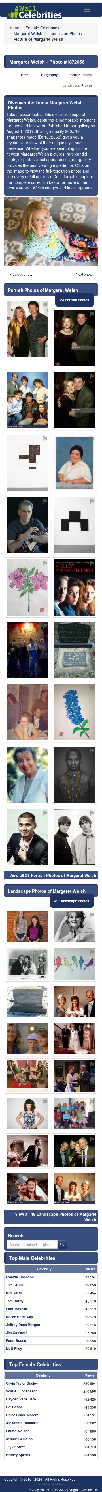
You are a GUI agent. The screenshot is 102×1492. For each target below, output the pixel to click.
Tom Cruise (15, 1284)
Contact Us (89, 1489)
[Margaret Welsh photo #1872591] (74, 463)
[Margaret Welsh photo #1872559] (27, 1038)
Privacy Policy (38, 1489)
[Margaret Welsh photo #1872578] (27, 1076)
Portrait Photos (80, 74)
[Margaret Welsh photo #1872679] (74, 650)
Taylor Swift (15, 1446)
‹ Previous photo (20, 274)
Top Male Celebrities (32, 1257)
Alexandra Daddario (22, 1422)
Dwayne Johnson (20, 1276)
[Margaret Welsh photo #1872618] (27, 463)
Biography (49, 74)
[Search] (62, 1244)
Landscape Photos (78, 85)
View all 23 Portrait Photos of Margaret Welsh (52, 875)
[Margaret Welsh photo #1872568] (27, 775)
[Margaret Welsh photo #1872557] (74, 1150)
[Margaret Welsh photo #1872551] (74, 338)
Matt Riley (14, 1348)
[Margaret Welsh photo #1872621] (27, 837)
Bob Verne (14, 1292)
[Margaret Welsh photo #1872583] (27, 525)
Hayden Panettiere (21, 1399)
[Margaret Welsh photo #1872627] (27, 587)
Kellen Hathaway (19, 1316)
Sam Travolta (16, 1308)
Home (26, 74)
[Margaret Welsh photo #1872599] (27, 650)
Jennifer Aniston (19, 1438)
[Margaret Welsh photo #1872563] (74, 1188)
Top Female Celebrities (35, 1364)
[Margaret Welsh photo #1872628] (74, 587)
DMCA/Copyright (65, 1489)
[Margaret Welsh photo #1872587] (27, 712)
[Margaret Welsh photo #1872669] (74, 775)
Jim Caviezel (16, 1332)
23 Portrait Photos (74, 299)
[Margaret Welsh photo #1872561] (27, 926)
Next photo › (85, 274)
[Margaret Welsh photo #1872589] (27, 963)
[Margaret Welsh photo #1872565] (27, 400)
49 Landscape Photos (71, 900)
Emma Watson (17, 1430)
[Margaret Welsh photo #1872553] (74, 1001)
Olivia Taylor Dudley (22, 1383)
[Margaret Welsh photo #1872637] (74, 525)
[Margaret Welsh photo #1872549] (27, 329)
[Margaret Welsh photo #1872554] (74, 400)
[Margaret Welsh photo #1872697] (74, 837)
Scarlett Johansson (21, 1391)
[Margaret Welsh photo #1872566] (74, 1038)
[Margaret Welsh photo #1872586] (27, 1113)
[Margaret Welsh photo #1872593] (74, 1113)
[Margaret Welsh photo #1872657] (74, 712)
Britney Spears (18, 1454)
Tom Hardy (15, 1300)
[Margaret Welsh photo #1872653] (74, 963)
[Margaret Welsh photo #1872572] (74, 1076)
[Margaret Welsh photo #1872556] (27, 1188)
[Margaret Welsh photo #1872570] (27, 1150)
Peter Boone (16, 1340)
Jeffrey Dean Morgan (23, 1324)
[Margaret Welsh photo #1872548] (74, 926)
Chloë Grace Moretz (22, 1414)
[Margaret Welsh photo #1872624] (27, 1001)
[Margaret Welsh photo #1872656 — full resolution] (51, 231)
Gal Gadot (14, 1406)
